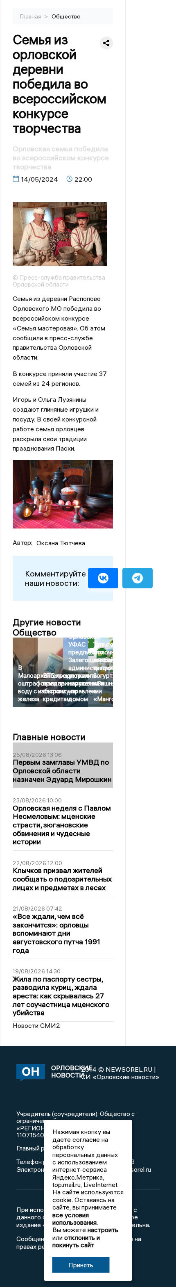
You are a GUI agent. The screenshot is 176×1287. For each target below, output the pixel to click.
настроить (103, 1229)
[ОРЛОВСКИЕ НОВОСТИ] (29, 1073)
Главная (31, 16)
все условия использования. (75, 1218)
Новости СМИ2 (36, 1025)
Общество (66, 16)
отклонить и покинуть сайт (76, 1241)
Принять (80, 1265)
